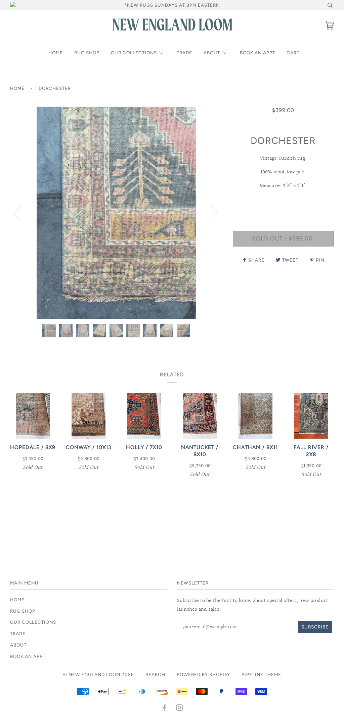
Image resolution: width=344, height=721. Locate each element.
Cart (293, 52)
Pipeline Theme (261, 674)
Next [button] (210, 212)
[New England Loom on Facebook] (164, 708)
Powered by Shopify (203, 674)
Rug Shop (86, 52)
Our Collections (134, 52)
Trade (184, 52)
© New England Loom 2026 (98, 674)
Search (155, 674)
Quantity (283, 203)
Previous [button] (21, 212)
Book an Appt (257, 52)
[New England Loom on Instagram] (179, 708)
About (212, 52)
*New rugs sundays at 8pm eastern (172, 5)
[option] (116, 213)
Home (55, 52)
